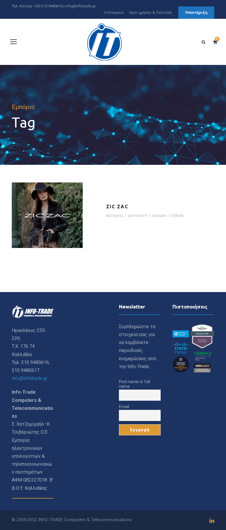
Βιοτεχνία (114, 215)
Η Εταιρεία (114, 12)
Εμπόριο (159, 215)
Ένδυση (177, 215)
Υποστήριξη (196, 12)
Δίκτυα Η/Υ (137, 215)
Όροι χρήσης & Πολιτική (150, 12)
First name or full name (134, 384)
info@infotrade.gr (80, 6)
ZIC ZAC (117, 206)
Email (124, 406)
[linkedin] (212, 521)
